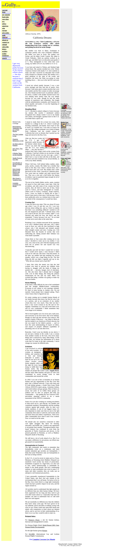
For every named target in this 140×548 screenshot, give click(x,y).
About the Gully (62, 544)
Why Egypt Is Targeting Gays (17, 179)
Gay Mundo (64, 104)
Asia (62, 141)
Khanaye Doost (33, 520)
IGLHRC (32, 534)
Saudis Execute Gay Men (17, 158)
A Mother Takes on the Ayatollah (17, 154)
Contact (70, 544)
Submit (76, 544)
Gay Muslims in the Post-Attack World (17, 164)
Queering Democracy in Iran (18, 139)
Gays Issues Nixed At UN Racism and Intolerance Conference (16, 172)
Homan (44, 530)
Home (80, 544)
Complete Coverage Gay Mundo (17, 184)
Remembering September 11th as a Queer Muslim (17, 129)
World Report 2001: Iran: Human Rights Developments (42, 526)
